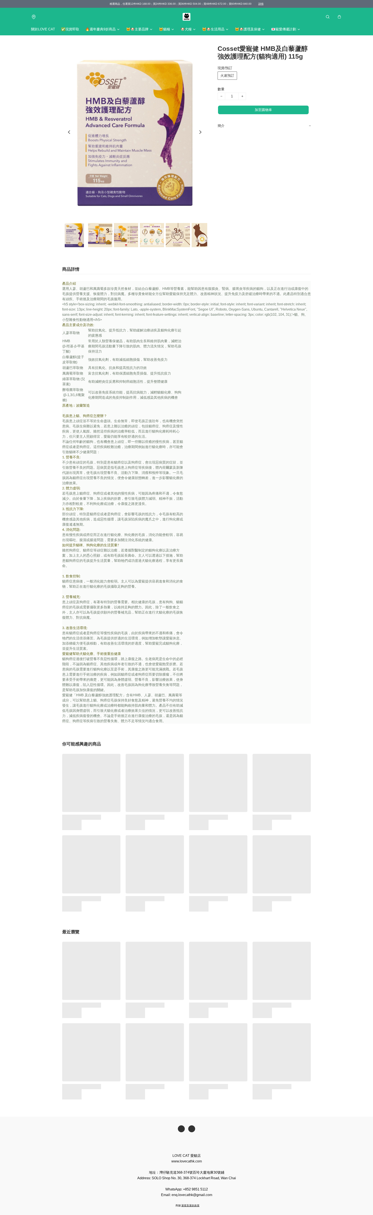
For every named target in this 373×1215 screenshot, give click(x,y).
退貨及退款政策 (190, 1205)
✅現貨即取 (70, 29)
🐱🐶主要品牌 (137, 29)
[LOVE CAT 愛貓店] (186, 17)
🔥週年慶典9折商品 (100, 29)
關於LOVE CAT (43, 29)
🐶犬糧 (186, 29)
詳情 (261, 3)
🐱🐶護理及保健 (248, 29)
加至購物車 (263, 110)
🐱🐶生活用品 (213, 29)
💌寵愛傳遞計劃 (283, 29)
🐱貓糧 (164, 29)
